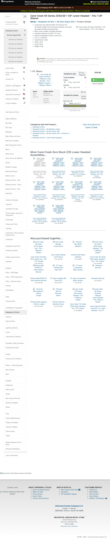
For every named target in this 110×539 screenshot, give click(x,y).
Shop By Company (12, 99)
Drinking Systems (12, 250)
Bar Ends (9, 123)
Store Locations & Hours (12, 74)
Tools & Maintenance (13, 418)
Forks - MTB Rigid (12, 272)
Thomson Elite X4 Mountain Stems (58, 303)
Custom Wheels (11, 103)
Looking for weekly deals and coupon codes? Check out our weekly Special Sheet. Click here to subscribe (55, 11)
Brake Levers (10, 176)
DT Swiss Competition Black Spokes (78, 279)
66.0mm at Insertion (15, 61)
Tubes (8, 436)
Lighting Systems (12, 328)
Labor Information (12, 455)
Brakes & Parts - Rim (13, 189)
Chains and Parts (12, 224)
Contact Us (9, 79)
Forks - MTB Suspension (14, 277)
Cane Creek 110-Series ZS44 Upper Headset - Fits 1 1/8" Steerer (78, 306)
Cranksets (9, 239)
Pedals (8, 354)
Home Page (10, 68)
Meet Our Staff (38, 492)
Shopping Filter (11, 22)
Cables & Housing (12, 200)
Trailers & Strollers (12, 422)
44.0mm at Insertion (15, 39)
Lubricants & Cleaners (13, 336)
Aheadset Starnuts (97, 278)
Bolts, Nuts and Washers (14, 158)
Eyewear (9, 261)
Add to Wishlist (98, 84)
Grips (7, 297)
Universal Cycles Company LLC (69, 506)
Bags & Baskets (11, 119)
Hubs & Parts (10, 321)
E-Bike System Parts (13, 257)
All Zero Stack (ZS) (65, 22)
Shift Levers (10, 389)
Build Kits (9, 193)
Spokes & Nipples (12, 403)
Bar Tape (9, 127)
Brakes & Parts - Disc (13, 180)
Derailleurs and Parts (13, 246)
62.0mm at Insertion (15, 57)
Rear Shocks (10, 370)
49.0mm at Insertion (15, 44)
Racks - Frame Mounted (14, 365)
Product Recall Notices (41, 498)
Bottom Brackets (11, 171)
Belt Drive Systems (12, 141)
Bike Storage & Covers (13, 145)
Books (8, 162)
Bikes (7, 149)
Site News (64, 492)
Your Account (94, 494)
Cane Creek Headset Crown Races (58, 256)
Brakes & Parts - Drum (13, 184)
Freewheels (10, 290)
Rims (7, 374)
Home (33, 22)
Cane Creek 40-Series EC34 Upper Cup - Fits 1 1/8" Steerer (39, 259)
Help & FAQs (93, 492)
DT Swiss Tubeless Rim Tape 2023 (58, 279)
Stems (8, 407)
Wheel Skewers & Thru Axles (13, 443)
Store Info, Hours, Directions (69, 526)
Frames (8, 286)
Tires (7, 414)
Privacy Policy (38, 494)
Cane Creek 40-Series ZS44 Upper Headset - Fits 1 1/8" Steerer (98, 259)
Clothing (8, 228)
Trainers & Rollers (12, 427)
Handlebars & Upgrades (14, 308)
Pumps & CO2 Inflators (13, 359)
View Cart (96, 2)
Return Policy (37, 496)
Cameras (9, 204)
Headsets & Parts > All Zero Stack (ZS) (46, 131)
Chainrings (9, 220)
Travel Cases (10, 431)
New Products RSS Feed (70, 490)
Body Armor (10, 154)
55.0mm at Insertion (15, 48)
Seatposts (9, 385)
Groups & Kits (10, 301)
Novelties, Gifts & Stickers (15, 343)
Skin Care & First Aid (13, 398)
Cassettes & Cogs (12, 209)
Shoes (8, 394)
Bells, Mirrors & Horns (13, 136)
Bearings (9, 132)
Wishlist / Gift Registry (13, 86)
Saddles (8, 381)
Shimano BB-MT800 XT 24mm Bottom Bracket (38, 279)
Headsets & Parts (13, 312)
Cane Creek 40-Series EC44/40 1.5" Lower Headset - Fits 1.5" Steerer (98, 309)
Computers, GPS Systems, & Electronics (15, 234)
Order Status (35, 4)
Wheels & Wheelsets (13, 449)
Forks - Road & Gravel (13, 281)
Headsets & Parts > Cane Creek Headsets (47, 138)
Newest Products (12, 90)
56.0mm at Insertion (15, 53)
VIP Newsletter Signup (69, 494)
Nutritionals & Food (12, 348)
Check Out (105, 2)
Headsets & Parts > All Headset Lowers (46, 129)
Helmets (8, 317)
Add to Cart (98, 80)
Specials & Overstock (13, 94)
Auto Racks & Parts (12, 112)
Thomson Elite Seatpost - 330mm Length (38, 303)
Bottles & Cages (11, 167)
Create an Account (48, 4)
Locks (8, 332)
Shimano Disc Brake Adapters (78, 256)
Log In (27, 4)
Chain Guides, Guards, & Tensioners (14, 214)
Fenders (8, 268)
